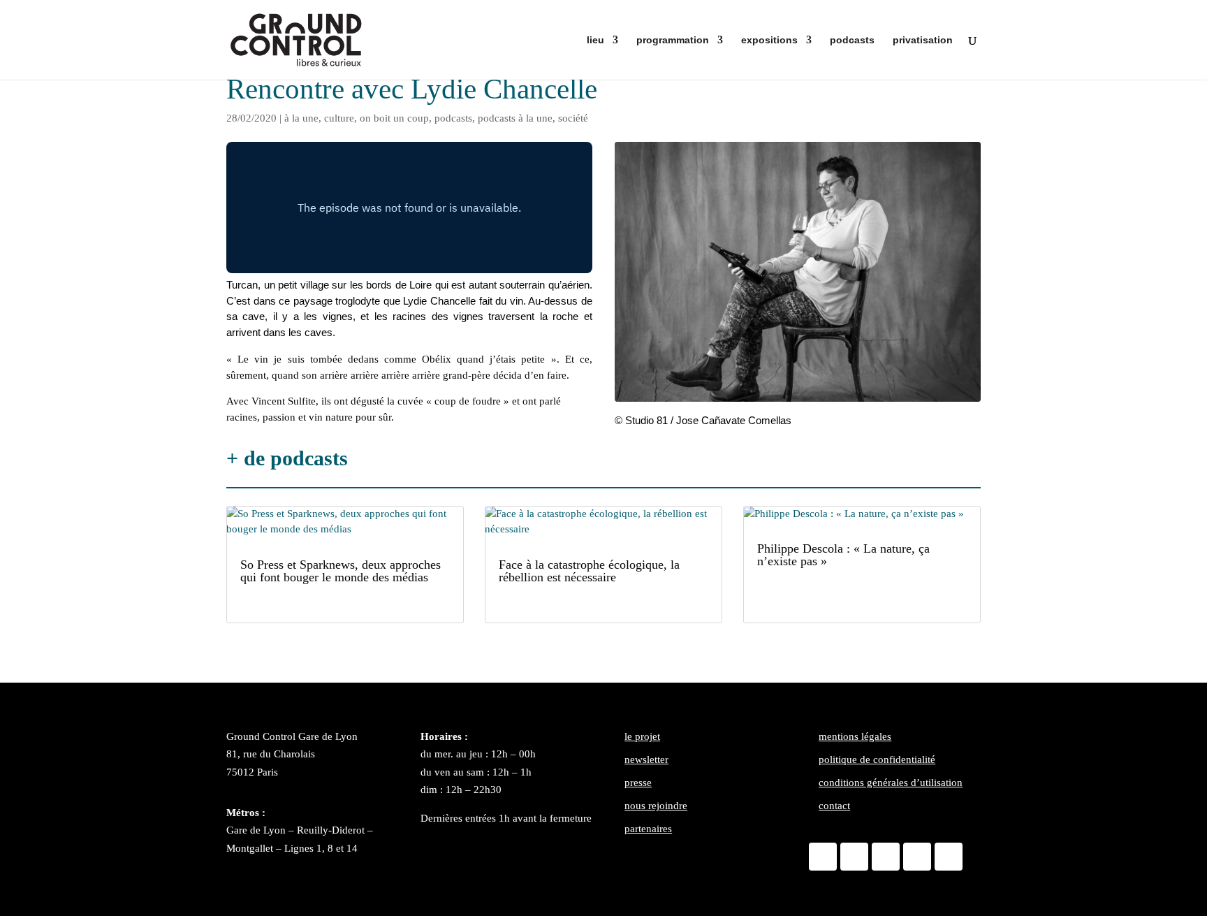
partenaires (648, 828)
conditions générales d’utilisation (891, 782)
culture (339, 118)
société (573, 118)
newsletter (646, 759)
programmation (672, 40)
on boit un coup (394, 118)
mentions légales (855, 736)
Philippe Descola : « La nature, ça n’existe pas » (843, 554)
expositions (769, 40)
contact (834, 805)
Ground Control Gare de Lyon (292, 736)
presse (638, 782)
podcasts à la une (515, 118)
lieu (595, 40)
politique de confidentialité (877, 759)
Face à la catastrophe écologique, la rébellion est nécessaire (589, 571)
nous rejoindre (655, 805)
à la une (301, 118)
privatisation (923, 40)
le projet (642, 736)
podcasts (852, 40)
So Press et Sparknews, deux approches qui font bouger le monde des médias (340, 571)
